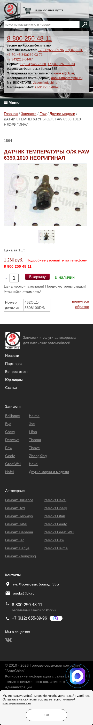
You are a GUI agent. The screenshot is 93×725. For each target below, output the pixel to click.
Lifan (33, 432)
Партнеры (13, 363)
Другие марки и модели (49, 472)
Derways (12, 440)
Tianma (35, 440)
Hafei (9, 472)
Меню (13, 102)
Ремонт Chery (55, 508)
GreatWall (13, 464)
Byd (8, 424)
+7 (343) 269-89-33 (61, 64)
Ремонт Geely (55, 524)
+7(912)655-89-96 (51, 50)
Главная (11, 114)
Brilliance (12, 416)
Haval (33, 464)
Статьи (11, 387)
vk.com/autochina (45, 82)
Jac (32, 424)
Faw (43, 114)
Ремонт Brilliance (19, 500)
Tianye (34, 448)
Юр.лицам (14, 379)
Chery (10, 432)
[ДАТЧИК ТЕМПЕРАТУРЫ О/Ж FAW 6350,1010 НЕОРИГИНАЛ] (45, 194)
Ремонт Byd (15, 508)
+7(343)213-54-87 (20, 59)
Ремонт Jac (14, 540)
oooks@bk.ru (64, 73)
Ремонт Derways (19, 516)
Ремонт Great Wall (59, 532)
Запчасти (28, 114)
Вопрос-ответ (16, 371)
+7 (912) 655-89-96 (29, 618)
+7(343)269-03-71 (30, 55)
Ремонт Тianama (19, 532)
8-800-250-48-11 (29, 38)
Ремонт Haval (55, 500)
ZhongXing (38, 456)
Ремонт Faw (54, 540)
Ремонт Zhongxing (20, 556)
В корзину (37, 277)
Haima (34, 416)
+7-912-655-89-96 (47, 87)
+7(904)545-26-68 (33, 64)
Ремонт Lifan (54, 516)
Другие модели (62, 114)
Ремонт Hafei (16, 524)
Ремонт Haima (56, 548)
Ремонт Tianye (17, 548)
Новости (12, 355)
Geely (10, 456)
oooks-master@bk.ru (66, 78)
